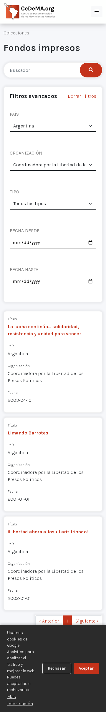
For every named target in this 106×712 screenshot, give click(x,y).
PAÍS (14, 114)
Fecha (13, 392)
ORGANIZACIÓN (26, 153)
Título (12, 319)
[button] (96, 11)
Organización (19, 366)
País (11, 345)
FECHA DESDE (24, 230)
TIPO (14, 192)
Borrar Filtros (82, 96)
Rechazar (57, 668)
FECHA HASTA (24, 269)
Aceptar (86, 668)
